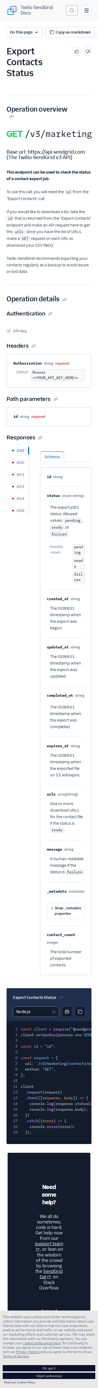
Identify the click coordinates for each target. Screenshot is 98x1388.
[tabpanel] (65, 710)
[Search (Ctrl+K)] (71, 10)
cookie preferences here (42, 1343)
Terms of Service (16, 1356)
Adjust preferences (49, 1376)
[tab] (18, 450)
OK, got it (49, 1368)
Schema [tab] (52, 456)
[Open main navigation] (86, 10)
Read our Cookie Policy (19, 1382)
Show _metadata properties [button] (68, 911)
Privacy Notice (27, 1352)
